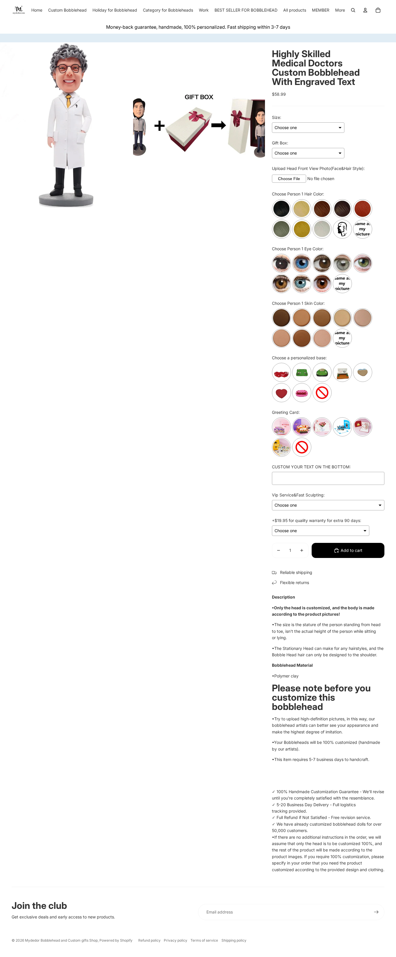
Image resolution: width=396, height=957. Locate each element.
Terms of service (204, 940)
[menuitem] (340, 10)
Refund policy (149, 940)
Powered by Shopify (115, 940)
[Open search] (353, 10)
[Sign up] (376, 912)
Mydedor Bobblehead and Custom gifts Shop (61, 940)
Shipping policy (233, 940)
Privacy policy (175, 940)
